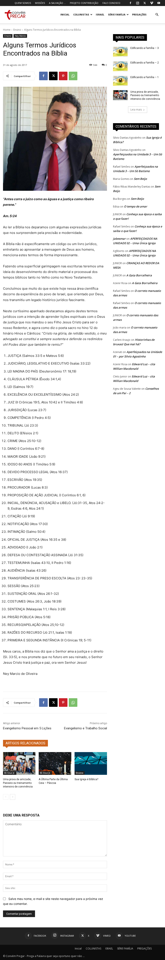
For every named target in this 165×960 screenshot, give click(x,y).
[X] (144, 3)
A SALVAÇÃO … (57, 3)
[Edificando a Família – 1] (120, 81)
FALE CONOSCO (111, 3)
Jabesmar (119, 239)
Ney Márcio (20, 35)
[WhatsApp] (73, 76)
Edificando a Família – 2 (144, 62)
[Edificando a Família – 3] (120, 51)
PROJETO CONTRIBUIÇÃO (84, 3)
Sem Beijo (140, 179)
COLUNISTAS (81, 14)
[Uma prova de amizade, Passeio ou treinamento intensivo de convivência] (19, 763)
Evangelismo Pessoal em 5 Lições (27, 728)
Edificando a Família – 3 (144, 48)
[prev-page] (5, 797)
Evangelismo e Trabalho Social (85, 728)
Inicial (64, 14)
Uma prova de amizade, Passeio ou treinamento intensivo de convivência (18, 783)
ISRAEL (100, 14)
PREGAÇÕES (139, 14)
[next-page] (12, 797)
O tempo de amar (135, 206)
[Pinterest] (63, 76)
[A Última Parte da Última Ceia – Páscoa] (55, 763)
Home (7, 30)
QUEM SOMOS (23, 3)
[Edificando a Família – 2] (120, 66)
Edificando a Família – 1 (144, 77)
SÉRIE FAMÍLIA (116, 14)
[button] (157, 15)
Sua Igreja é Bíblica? (86, 779)
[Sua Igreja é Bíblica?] (91, 763)
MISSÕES (40, 3)
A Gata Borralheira (139, 275)
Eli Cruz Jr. (9, 772)
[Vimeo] (151, 3)
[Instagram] (137, 3)
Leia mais (136, 109)
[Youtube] (159, 3)
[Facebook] (130, 3)
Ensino (17, 30)
